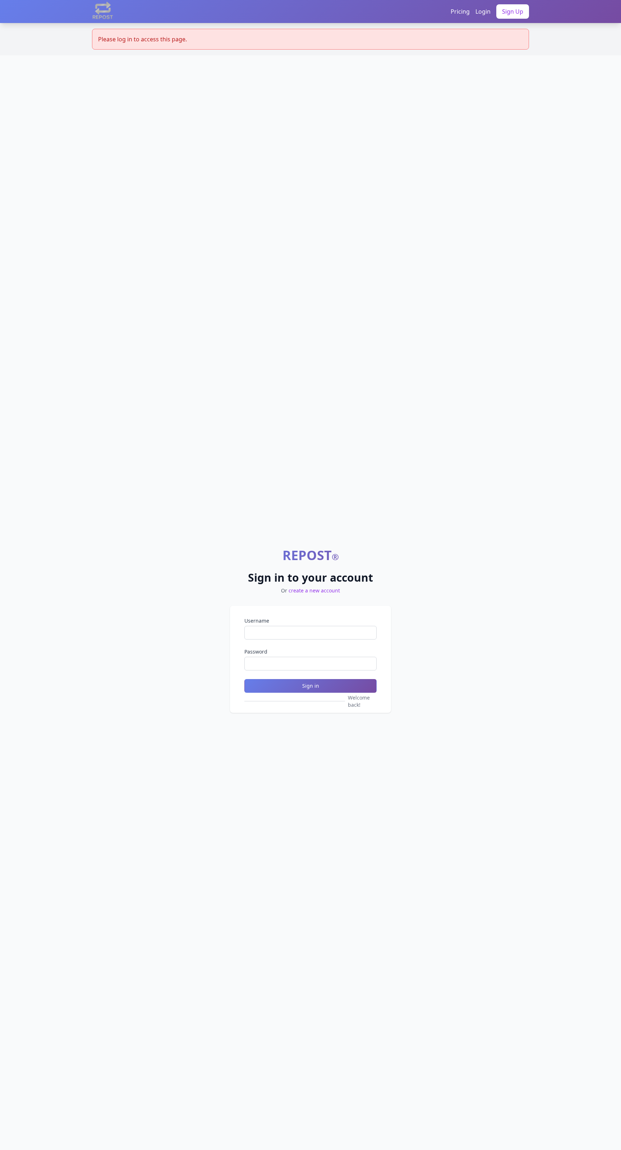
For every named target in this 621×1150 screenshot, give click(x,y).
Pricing (460, 11)
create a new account (314, 590)
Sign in (310, 685)
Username (256, 620)
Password (255, 651)
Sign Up (512, 11)
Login (483, 11)
